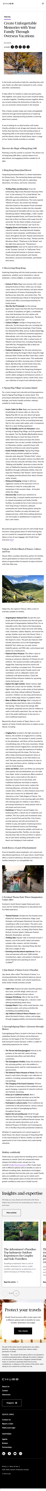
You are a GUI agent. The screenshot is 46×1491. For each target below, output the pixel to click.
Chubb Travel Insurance (18, 1165)
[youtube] (15, 1453)
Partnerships (7, 1447)
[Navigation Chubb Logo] (8, 4)
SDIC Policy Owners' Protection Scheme (15, 1469)
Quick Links (8, 1414)
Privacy (4, 1466)
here (11, 540)
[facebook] (12, 46)
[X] (28, 46)
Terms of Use (13, 1466)
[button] (5, 1293)
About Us (5, 1386)
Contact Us (6, 1420)
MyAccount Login (8, 1428)
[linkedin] (16, 46)
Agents (4, 1439)
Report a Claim (7, 1424)
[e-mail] (20, 46)
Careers (5, 1390)
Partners (6, 1434)
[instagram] (20, 1453)
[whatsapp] (24, 46)
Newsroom (6, 1394)
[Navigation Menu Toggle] (43, 4)
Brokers (5, 1443)
